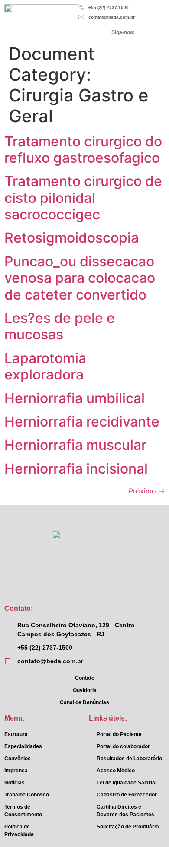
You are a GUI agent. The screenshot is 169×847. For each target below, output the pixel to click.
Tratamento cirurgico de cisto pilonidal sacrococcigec (83, 198)
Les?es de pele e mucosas (59, 326)
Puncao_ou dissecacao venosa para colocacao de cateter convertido (79, 278)
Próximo (147, 491)
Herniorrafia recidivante (81, 421)
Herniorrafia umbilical (74, 398)
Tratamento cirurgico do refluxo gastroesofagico (83, 149)
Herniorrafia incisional (76, 468)
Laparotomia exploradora (45, 366)
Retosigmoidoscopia (71, 237)
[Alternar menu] (36, 32)
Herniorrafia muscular (75, 444)
